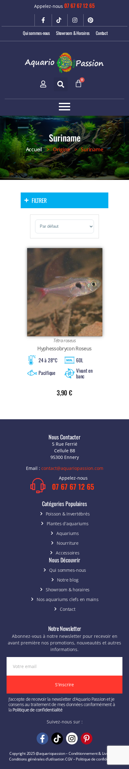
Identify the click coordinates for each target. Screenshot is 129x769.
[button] (61, 84)
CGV (68, 759)
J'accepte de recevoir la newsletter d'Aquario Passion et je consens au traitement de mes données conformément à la (61, 704)
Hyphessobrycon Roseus (64, 348)
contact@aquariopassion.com (72, 468)
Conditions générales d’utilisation (36, 759)
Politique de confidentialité (37, 710)
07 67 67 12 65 (79, 5)
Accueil (34, 149)
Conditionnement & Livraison (93, 753)
